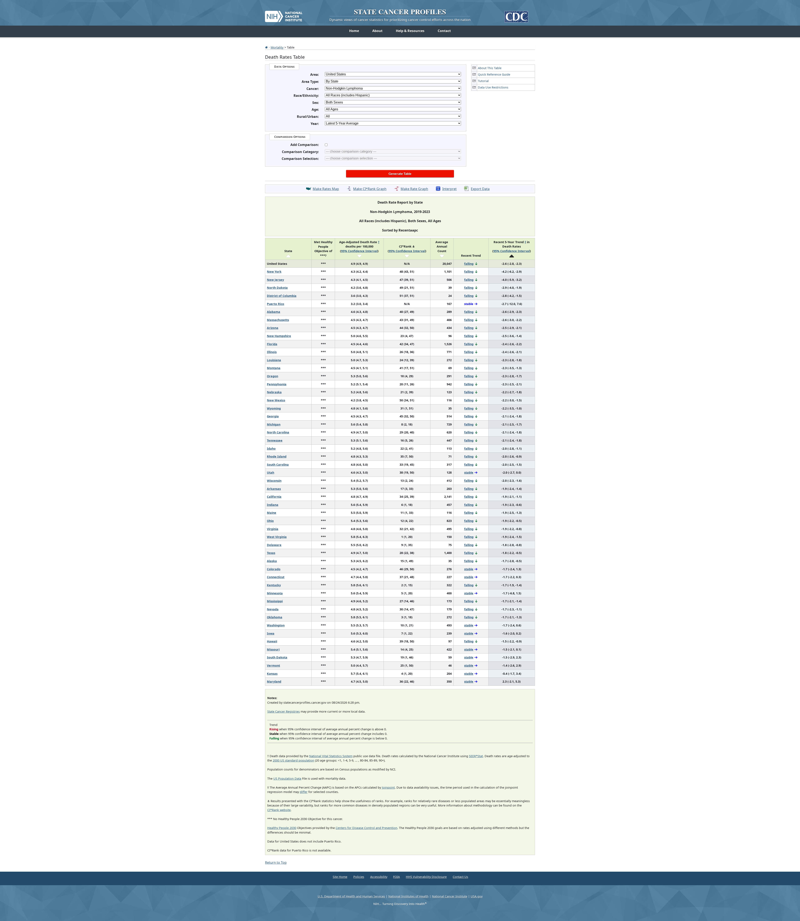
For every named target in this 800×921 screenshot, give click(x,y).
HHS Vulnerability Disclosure (426, 877)
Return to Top (276, 862)
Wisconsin (274, 481)
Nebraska (274, 392)
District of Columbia (281, 296)
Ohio (270, 521)
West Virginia (277, 537)
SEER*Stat (476, 756)
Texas (271, 553)
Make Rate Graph (414, 189)
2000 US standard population (293, 760)
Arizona (272, 328)
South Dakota (277, 657)
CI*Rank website (279, 810)
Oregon (272, 376)
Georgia (273, 416)
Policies (358, 877)
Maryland (274, 681)
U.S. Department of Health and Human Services (351, 896)
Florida (272, 344)
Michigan (273, 424)
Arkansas (274, 489)
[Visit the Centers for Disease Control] (516, 15)
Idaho (271, 449)
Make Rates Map (326, 189)
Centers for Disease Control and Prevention (366, 828)
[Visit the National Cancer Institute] (283, 14)
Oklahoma (274, 617)
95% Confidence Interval (359, 251)
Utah (270, 472)
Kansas (272, 674)
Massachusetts (278, 320)
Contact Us (460, 877)
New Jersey (275, 280)
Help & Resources (410, 31)
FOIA (396, 877)
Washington (276, 625)
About (377, 31)
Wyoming (274, 408)
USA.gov (476, 896)
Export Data (480, 189)
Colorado (273, 569)
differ (304, 792)
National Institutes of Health (408, 896)
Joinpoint (388, 787)
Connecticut (275, 577)
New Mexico (276, 400)
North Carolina (278, 432)
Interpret (449, 189)
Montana (273, 368)
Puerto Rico (275, 304)
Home (354, 31)
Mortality (277, 47)
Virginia (272, 529)
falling (469, 264)
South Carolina (278, 465)
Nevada (273, 609)
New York (274, 272)
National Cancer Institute (449, 896)
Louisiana (274, 360)
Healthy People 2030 (281, 828)
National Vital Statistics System (330, 756)
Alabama (273, 312)
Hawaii (272, 641)
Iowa (270, 633)
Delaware (274, 545)
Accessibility (378, 877)
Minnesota (275, 593)
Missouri (273, 649)
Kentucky (274, 585)
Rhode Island (276, 456)
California (274, 497)
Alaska (272, 561)
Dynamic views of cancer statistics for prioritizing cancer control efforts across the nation (400, 19)
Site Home (340, 877)
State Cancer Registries (283, 711)
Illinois (272, 352)
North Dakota (277, 288)
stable (468, 472)
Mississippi (275, 601)
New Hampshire (279, 336)
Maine (271, 513)
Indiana (272, 505)
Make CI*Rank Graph (369, 189)
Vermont (273, 665)
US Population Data (287, 778)
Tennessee (274, 440)
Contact (444, 31)
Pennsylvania (276, 384)
